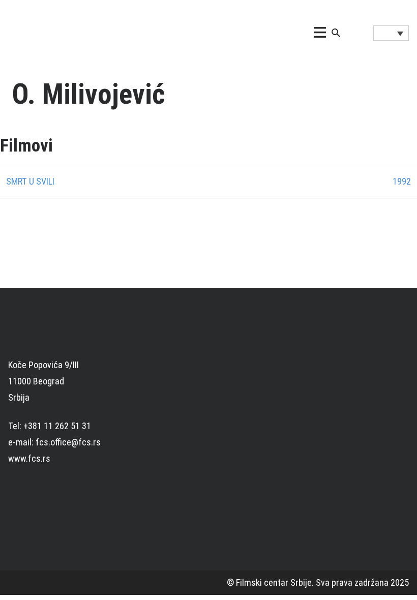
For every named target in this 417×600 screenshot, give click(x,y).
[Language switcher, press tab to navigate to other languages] (391, 33)
